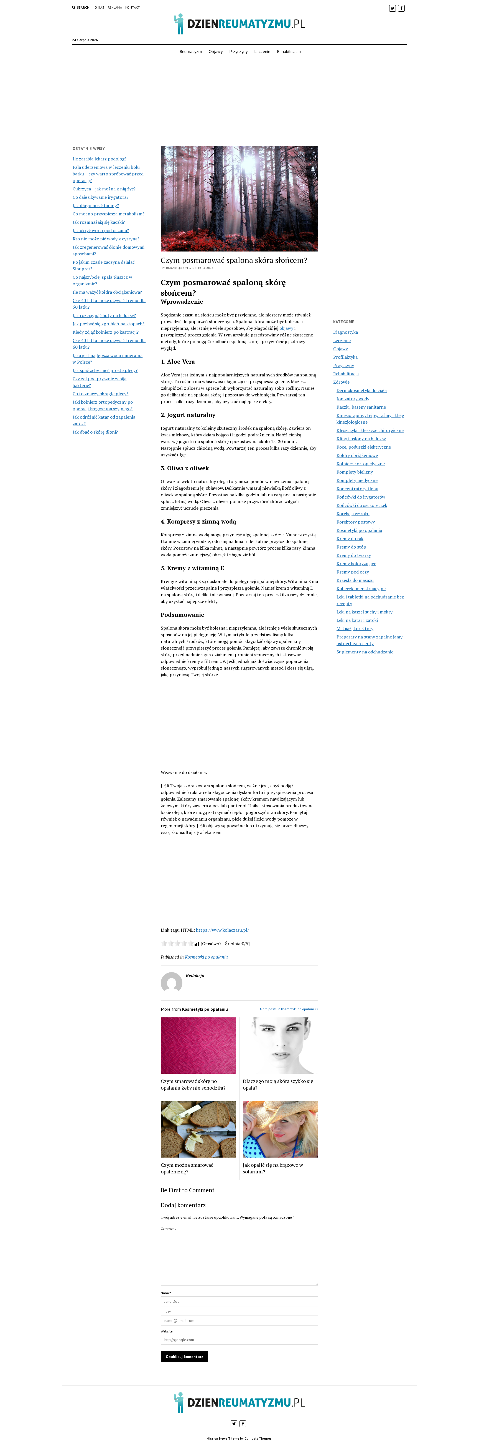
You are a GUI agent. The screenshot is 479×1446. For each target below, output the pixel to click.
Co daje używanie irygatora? (100, 197)
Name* (166, 1293)
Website (167, 1331)
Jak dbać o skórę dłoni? (95, 432)
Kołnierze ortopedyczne (361, 464)
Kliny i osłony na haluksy (361, 439)
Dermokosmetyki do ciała (362, 390)
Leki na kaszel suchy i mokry (365, 612)
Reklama (115, 7)
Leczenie (262, 51)
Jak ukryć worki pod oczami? (101, 230)
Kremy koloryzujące (356, 563)
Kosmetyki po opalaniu (206, 957)
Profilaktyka (345, 357)
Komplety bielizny (355, 472)
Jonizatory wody (353, 399)
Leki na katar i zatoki (357, 620)
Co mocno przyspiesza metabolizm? (108, 214)
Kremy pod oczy (353, 572)
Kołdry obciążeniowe (357, 455)
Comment (168, 1228)
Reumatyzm (191, 51)
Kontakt (132, 7)
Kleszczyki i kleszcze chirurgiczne (370, 430)
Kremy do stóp (351, 547)
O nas (100, 7)
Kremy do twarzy (354, 555)
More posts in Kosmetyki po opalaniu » (289, 1009)
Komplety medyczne (357, 480)
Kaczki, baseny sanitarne (361, 407)
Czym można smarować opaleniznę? (187, 1168)
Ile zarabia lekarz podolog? (99, 159)
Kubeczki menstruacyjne (361, 588)
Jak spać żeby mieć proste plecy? (105, 370)
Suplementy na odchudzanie (365, 652)
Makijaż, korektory (355, 628)
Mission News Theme (223, 1438)
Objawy (216, 51)
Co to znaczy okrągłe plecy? (100, 394)
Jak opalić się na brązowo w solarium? (273, 1168)
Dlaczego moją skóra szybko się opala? (278, 1084)
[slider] (177, 943)
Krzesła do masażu (355, 580)
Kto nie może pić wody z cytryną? (106, 239)
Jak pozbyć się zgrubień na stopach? (108, 324)
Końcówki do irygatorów (361, 497)
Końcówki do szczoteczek (362, 505)
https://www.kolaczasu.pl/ (222, 930)
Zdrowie (341, 382)
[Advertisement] (239, 102)
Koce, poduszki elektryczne (364, 447)
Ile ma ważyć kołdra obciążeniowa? (107, 292)
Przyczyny (238, 51)
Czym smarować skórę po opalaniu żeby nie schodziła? (193, 1084)
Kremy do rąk (350, 538)
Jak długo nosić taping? (96, 205)
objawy (286, 328)
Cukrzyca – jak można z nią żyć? (104, 189)
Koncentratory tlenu (357, 489)
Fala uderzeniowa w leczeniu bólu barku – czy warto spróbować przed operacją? (108, 173)
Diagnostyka (345, 332)
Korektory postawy (356, 522)
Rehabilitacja (289, 51)
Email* (165, 1312)
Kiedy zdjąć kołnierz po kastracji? (106, 332)
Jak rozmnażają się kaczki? (99, 222)
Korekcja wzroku (353, 513)
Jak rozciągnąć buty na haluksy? (104, 315)
